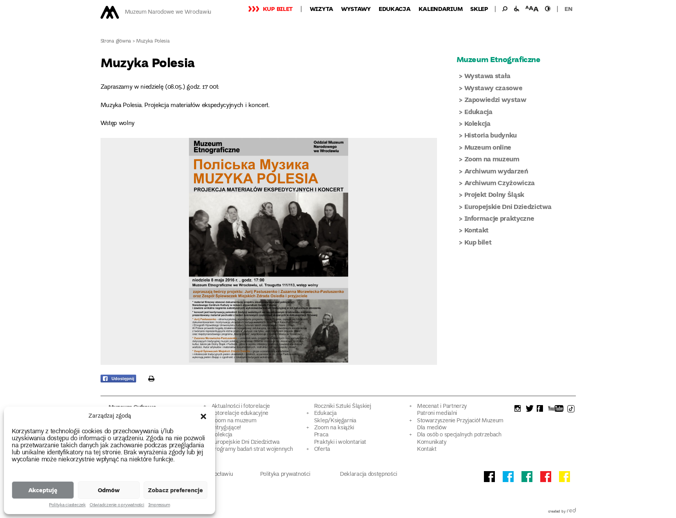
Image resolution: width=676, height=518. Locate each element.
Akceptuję (43, 490)
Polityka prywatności (285, 474)
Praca (321, 435)
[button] (203, 416)
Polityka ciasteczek (67, 505)
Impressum (159, 505)
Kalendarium (441, 8)
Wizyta (321, 8)
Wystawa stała (487, 75)
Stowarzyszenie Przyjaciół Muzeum (460, 421)
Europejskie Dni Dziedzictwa (508, 206)
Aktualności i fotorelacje (240, 406)
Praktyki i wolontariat (340, 442)
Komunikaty (431, 442)
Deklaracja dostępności (368, 474)
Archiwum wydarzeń (496, 171)
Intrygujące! (226, 428)
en (568, 8)
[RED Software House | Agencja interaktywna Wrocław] (571, 512)
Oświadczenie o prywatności (117, 505)
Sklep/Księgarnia (335, 421)
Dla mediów (432, 428)
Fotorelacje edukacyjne (239, 413)
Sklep (479, 8)
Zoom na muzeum (492, 159)
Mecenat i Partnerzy (442, 406)
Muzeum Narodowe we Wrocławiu (168, 12)
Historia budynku (490, 135)
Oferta (322, 449)
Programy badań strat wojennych (252, 449)
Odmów (109, 490)
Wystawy (356, 8)
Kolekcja (477, 123)
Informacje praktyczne (499, 218)
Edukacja (395, 8)
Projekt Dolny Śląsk (494, 194)
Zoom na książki (334, 428)
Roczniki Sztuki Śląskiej (342, 406)
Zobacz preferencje (175, 490)
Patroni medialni (437, 413)
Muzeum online (488, 147)
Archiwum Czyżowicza (499, 183)
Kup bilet (278, 8)
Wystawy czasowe (493, 88)
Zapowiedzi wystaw (495, 99)
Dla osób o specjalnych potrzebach (459, 435)
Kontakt (476, 230)
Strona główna (116, 42)
